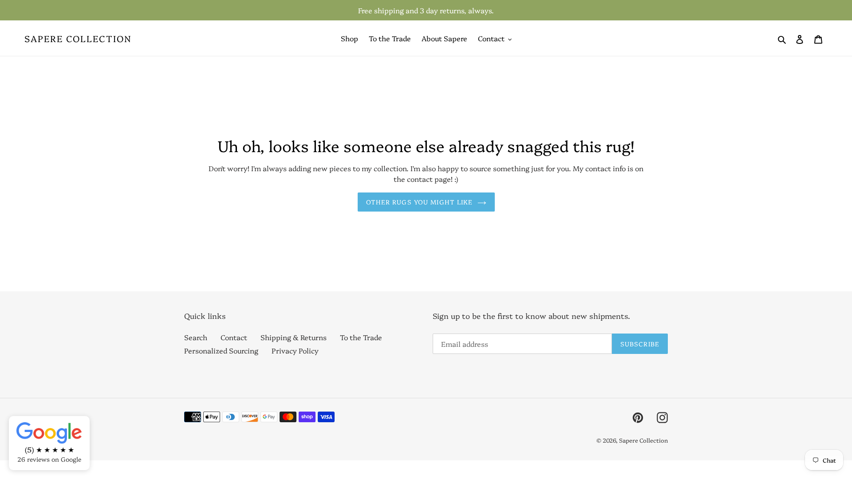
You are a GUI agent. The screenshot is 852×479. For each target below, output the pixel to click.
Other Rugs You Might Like (419, 201)
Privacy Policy (295, 350)
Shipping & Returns (293, 337)
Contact (234, 337)
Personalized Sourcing (221, 350)
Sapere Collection (78, 38)
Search (195, 337)
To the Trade (361, 337)
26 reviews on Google (49, 459)
